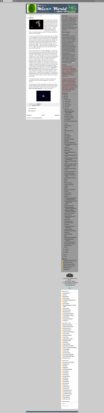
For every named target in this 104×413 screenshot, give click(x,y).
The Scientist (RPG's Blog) (68, 356)
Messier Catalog (66, 376)
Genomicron (65, 337)
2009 (65, 96)
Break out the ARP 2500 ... (69, 142)
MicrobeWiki (65, 379)
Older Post (57, 115)
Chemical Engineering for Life (69, 300)
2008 (65, 98)
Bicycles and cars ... (68, 182)
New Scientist (66, 383)
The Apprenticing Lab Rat (68, 315)
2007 (65, 254)
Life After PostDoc (67, 310)
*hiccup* (66, 123)
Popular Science (66, 386)
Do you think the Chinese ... (70, 243)
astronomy (34, 105)
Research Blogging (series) (68, 265)
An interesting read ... (68, 221)
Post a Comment (31, 110)
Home (43, 115)
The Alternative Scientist (68, 313)
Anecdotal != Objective (69, 139)
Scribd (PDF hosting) (67, 393)
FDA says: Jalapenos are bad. (70, 163)
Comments (66, 405)
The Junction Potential (67, 318)
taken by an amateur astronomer (35, 88)
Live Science (66, 374)
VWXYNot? (65, 320)
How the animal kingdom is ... (70, 177)
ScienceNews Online (67, 390)
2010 (65, 94)
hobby (38, 105)
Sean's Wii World (66, 344)
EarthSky (65, 365)
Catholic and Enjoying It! (68, 326)
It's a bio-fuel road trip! (69, 117)
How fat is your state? (68, 184)
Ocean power (67, 150)
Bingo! (65, 181)
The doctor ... (67, 224)
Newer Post (29, 115)
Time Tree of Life (66, 398)
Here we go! (66, 134)
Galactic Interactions (67, 335)
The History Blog (66, 352)
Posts (65, 403)
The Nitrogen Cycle (67, 267)
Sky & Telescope (66, 395)
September (67, 104)
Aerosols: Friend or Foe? (69, 213)
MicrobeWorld (66, 381)
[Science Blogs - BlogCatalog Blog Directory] (69, 279)
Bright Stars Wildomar (67, 324)
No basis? (66, 191)
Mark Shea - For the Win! (69, 189)
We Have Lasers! (66, 357)
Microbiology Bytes (67, 340)
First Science (66, 370)
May (66, 250)
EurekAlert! (65, 367)
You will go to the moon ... (69, 173)
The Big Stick (66, 350)
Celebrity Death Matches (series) (70, 260)
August (66, 106)
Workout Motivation (68, 234)
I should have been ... (68, 229)
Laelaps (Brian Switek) (67, 338)
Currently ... (66, 147)
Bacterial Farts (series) (68, 262)
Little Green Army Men (69, 205)
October (66, 103)
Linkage (66, 127)
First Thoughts (66, 333)
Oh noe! (66, 247)
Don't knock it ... (67, 137)
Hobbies (31, 17)
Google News (66, 372)
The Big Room (66, 317)
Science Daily (66, 388)
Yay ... (65, 129)
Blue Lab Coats (66, 298)
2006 (65, 256)
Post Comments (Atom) (37, 117)
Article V (65, 294)
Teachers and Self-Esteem (69, 242)
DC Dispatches (66, 303)
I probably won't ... (68, 194)
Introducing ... (67, 232)
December (67, 99)
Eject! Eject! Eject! (67, 330)
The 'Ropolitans (66, 349)
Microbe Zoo (65, 377)
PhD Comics (65, 384)
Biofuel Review (66, 364)
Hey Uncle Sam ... (68, 114)
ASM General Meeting (68, 222)
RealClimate (65, 342)
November (67, 101)
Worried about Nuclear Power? (70, 237)
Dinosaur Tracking (67, 328)
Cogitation (65, 301)
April (66, 252)
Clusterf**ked (67, 219)
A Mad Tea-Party (66, 293)
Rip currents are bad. (68, 130)
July (66, 108)
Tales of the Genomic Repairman (70, 347)
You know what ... (68, 135)
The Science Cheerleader (68, 354)
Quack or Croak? (67, 125)
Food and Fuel (66, 269)
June (66, 249)
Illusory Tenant (66, 308)
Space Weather (66, 397)
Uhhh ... (66, 235)
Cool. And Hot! (67, 119)
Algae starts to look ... (69, 109)
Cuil (65, 132)
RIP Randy (66, 140)
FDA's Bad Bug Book (67, 369)
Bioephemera (66, 296)
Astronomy (48, 50)
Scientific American (67, 391)
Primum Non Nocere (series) (69, 264)
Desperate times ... (68, 245)
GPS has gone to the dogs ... (70, 171)
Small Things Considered (68, 345)
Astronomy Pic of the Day (68, 362)
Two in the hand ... (68, 192)
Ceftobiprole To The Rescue (70, 230)
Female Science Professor (68, 331)
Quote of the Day (67, 214)
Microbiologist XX (66, 311)
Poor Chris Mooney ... (68, 148)
